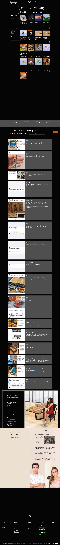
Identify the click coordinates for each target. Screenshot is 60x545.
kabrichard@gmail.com (19, 525)
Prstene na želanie (13, 26)
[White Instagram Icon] (12, 3)
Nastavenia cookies (51, 543)
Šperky (29, 526)
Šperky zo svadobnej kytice (14, 28)
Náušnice (12, 32)
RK (30, 3)
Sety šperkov (12, 30)
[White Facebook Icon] (13, 3)
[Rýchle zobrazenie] (23, 17)
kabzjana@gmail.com (12, 421)
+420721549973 (9, 420)
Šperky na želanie (13, 27)
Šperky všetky (12, 29)
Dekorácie (12, 33)
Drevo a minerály (13, 31)
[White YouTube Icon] (15, 3)
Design (30, 4)
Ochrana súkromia (42, 529)
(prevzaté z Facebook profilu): (37, 134)
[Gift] (9, 123)
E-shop (29, 522)
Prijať (56, 543)
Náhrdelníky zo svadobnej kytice (14, 23)
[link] (37, 1)
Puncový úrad (41, 525)
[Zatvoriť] (59, 543)
